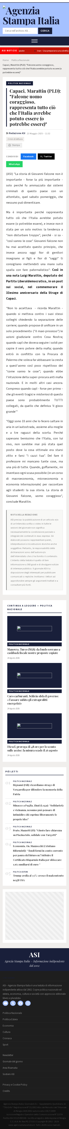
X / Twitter (46, 156)
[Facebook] (20, 1003)
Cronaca (7, 1038)
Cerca (45, 30)
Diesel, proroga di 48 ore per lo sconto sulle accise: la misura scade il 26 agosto (32, 748)
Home (6, 60)
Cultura (6, 1032)
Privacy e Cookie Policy (15, 1084)
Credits (6, 1091)
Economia (8, 1025)
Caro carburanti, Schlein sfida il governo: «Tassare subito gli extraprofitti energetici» (33, 700)
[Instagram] (28, 1003)
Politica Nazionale (20, 60)
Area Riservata (10, 1068)
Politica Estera (10, 1019)
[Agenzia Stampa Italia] (34, 20)
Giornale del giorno (13, 1061)
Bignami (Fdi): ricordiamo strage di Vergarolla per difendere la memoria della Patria (37, 789)
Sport (5, 1044)
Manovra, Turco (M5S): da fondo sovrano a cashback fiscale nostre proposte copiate (33, 651)
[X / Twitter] (13, 1003)
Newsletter (8, 1055)
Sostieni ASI (8, 1074)
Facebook (28, 156)
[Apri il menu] (34, 41)
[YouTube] (5, 1003)
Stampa (16, 145)
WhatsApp (14, 164)
